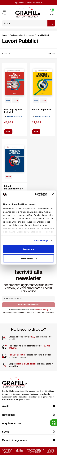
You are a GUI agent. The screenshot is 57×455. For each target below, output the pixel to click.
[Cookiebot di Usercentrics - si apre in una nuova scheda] (35, 194)
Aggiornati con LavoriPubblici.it (28, 3)
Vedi (8, 131)
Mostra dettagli (41, 240)
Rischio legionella (41, 109)
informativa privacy (41, 310)
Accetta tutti (28, 249)
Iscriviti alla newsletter (28, 304)
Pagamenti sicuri (17, 355)
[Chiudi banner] (53, 194)
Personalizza (27, 258)
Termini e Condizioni (26, 364)
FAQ (33, 337)
